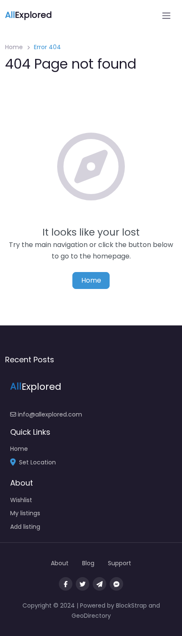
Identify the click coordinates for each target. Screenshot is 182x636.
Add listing (25, 526)
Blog (88, 563)
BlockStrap (132, 605)
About (60, 563)
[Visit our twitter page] (82, 584)
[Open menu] (166, 16)
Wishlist (21, 500)
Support (119, 563)
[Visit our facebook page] (65, 584)
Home (14, 47)
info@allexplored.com (49, 414)
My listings (25, 513)
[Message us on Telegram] (99, 584)
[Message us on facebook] (116, 584)
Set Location (37, 462)
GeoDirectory (91, 615)
